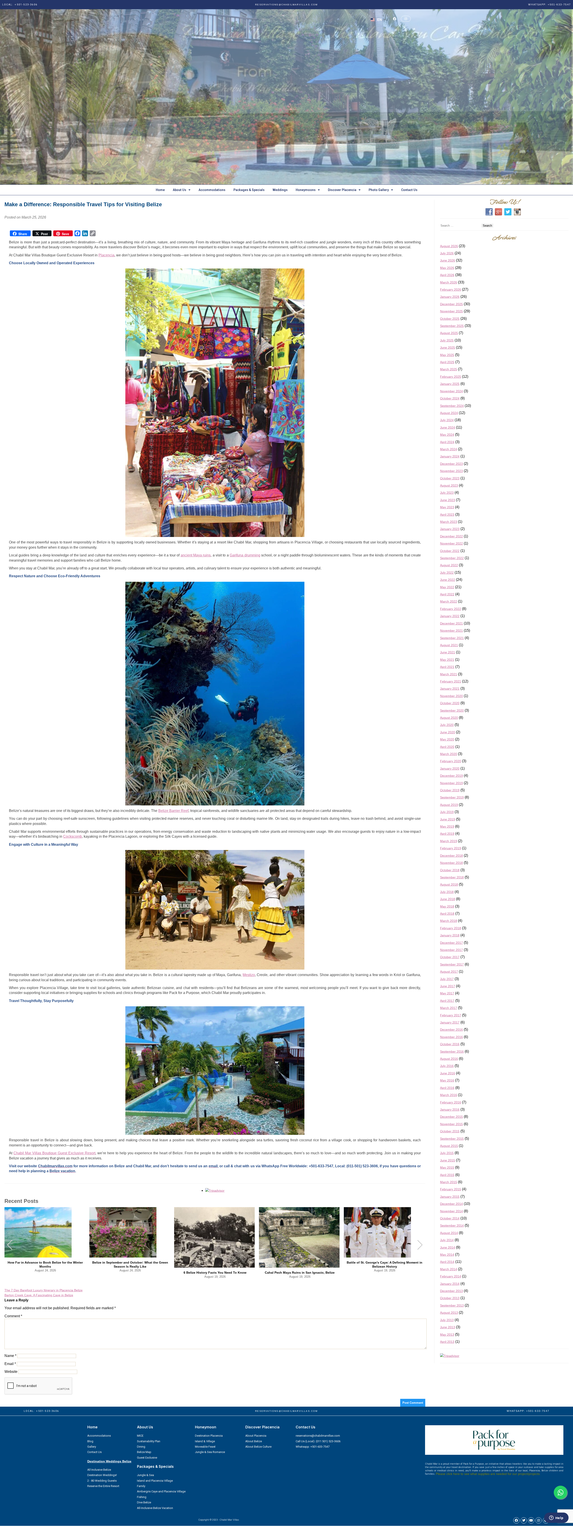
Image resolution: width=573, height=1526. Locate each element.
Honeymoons (306, 190)
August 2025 (449, 333)
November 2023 (451, 471)
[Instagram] (538, 1520)
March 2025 (448, 369)
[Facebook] (516, 1520)
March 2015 (448, 1182)
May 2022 (447, 587)
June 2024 (447, 427)
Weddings (280, 190)
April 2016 (447, 1088)
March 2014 (448, 1269)
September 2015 (452, 1138)
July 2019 (447, 812)
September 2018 (452, 877)
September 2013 (452, 1305)
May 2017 (447, 993)
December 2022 (451, 536)
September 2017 (452, 964)
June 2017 (447, 986)
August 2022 (449, 565)
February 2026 (450, 290)
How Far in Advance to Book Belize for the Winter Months (45, 1264)
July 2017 (447, 979)
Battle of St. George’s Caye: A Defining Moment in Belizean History (384, 1264)
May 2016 (447, 1080)
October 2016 (450, 1044)
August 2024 (449, 413)
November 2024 (451, 391)
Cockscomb (72, 837)
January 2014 (450, 1284)
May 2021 (447, 660)
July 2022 (447, 573)
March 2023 (448, 522)
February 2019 (450, 848)
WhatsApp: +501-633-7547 (549, 4)
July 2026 (447, 253)
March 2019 (448, 841)
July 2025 (447, 340)
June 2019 (447, 819)
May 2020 (447, 739)
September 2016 (452, 1052)
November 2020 (451, 696)
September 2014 (452, 1226)
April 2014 (447, 1262)
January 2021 (450, 689)
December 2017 (451, 942)
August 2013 (449, 1313)
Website (10, 1372)
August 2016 (449, 1059)
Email (10, 1364)
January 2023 (450, 529)
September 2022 (452, 558)
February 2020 (450, 761)
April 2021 (447, 667)
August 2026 (449, 246)
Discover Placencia (342, 190)
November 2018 (451, 863)
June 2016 (447, 1073)
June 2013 (447, 1327)
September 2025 (452, 326)
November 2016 (451, 1037)
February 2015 (450, 1189)
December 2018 (451, 856)
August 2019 (449, 805)
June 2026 (447, 260)
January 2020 (450, 769)
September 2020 (452, 710)
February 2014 (450, 1276)
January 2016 (450, 1110)
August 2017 (449, 972)
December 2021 (451, 623)
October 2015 (450, 1131)
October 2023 (450, 478)
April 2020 (447, 747)
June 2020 (447, 732)
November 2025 (451, 311)
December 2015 (451, 1117)
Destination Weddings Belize (109, 1461)
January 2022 (450, 616)
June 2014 (447, 1247)
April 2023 (447, 514)
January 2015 (450, 1197)
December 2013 (451, 1291)
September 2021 (452, 638)
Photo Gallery (379, 190)
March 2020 (448, 754)
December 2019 (451, 776)
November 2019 (451, 783)
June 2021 (447, 652)
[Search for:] (460, 226)
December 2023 (451, 464)
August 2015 (449, 1146)
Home (160, 190)
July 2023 (447, 493)
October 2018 (450, 870)
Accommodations (212, 190)
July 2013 (447, 1320)
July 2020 (447, 725)
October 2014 (450, 1218)
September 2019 (452, 797)
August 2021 (449, 645)
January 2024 (450, 456)
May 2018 (447, 906)
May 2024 (447, 435)
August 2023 (449, 485)
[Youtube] (531, 1520)
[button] (420, 1245)
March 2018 (448, 921)
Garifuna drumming (245, 555)
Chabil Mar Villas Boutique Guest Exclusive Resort (54, 1153)
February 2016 (450, 1102)
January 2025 (450, 384)
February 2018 (450, 928)
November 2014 (451, 1211)
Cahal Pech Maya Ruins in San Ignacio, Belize (300, 1273)
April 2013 (447, 1342)
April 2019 (447, 834)
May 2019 (447, 826)
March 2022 (448, 601)
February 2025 (450, 377)
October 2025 (450, 318)
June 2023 (447, 500)
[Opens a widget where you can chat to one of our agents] (556, 1518)
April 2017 (447, 1001)
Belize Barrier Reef (173, 811)
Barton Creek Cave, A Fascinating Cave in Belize (38, 1295)
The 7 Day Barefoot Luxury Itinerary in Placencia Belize (43, 1290)
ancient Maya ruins (196, 555)
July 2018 (447, 892)
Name (10, 1356)
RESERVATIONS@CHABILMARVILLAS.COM (286, 4)
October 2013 (450, 1298)
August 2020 (449, 718)
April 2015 (447, 1175)
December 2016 (451, 1030)
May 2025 (447, 355)
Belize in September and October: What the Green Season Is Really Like (130, 1264)
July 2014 (447, 1240)
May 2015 (447, 1168)
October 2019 (450, 790)
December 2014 (451, 1204)
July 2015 (447, 1153)
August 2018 (449, 884)
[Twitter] (524, 1520)
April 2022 (447, 594)
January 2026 (450, 297)
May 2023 (447, 507)
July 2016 (447, 1066)
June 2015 (447, 1160)
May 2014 (447, 1255)
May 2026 (447, 268)
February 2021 (450, 681)
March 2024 (448, 449)
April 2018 (447, 914)
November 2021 (451, 631)
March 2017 (448, 1008)
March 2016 (448, 1095)
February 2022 (450, 609)
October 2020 (450, 703)
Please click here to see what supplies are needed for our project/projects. (488, 1474)
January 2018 (450, 935)
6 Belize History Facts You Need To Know (215, 1273)
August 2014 (449, 1233)
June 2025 (447, 348)
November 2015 (451, 1124)
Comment (13, 1316)
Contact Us (409, 190)
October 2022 (450, 551)
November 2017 (451, 950)
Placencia (106, 255)
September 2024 (452, 406)
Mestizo (249, 975)
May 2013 (447, 1334)
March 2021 (448, 674)
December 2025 (451, 304)
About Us (179, 190)
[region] (286, 97)
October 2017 (450, 957)
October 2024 (450, 398)
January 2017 (450, 1022)
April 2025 (447, 362)
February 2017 (450, 1015)
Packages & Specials (249, 190)
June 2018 (447, 899)
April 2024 (447, 442)
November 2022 (451, 543)
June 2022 (447, 580)
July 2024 (447, 420)
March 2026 (448, 282)
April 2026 (447, 275)
